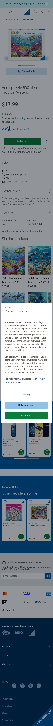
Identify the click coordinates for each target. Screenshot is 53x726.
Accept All (26, 415)
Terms (17, 382)
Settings (26, 394)
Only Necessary (26, 405)
